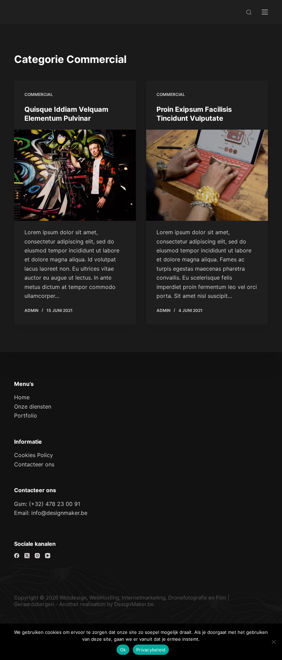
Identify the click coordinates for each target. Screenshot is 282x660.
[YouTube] (47, 555)
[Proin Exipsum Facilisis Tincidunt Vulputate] (207, 175)
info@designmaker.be (59, 512)
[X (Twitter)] (27, 555)
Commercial (38, 94)
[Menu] (265, 12)
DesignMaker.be (134, 604)
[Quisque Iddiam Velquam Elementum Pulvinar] (75, 175)
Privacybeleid (150, 649)
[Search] (248, 12)
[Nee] (273, 641)
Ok (123, 649)
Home (22, 397)
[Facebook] (16, 555)
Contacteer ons (34, 464)
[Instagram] (37, 555)
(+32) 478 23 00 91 (54, 503)
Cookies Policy (33, 455)
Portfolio (25, 415)
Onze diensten (32, 406)
